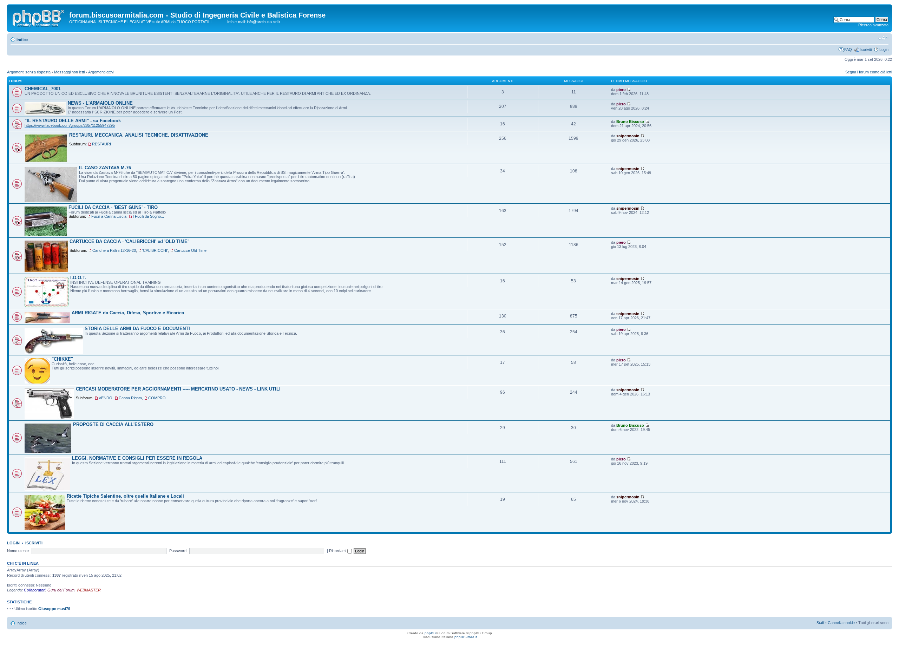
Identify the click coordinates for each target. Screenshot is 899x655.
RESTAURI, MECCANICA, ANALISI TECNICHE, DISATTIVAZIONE (138, 135)
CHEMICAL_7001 (43, 88)
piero (621, 89)
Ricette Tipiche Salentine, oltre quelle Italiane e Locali (125, 496)
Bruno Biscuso (630, 121)
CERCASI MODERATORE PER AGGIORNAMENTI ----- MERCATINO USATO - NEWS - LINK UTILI (178, 389)
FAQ (848, 49)
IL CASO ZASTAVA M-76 (105, 167)
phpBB (430, 633)
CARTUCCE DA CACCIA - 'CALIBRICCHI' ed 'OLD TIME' (129, 241)
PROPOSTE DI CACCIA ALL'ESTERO (113, 424)
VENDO (105, 398)
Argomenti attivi (101, 72)
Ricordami (338, 551)
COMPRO (157, 398)
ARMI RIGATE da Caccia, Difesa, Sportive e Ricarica (128, 312)
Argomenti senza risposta (29, 72)
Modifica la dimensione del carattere (883, 38)
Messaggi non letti (69, 72)
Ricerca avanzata (873, 25)
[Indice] (39, 17)
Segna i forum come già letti (868, 72)
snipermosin (627, 136)
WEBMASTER (89, 590)
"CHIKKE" (62, 359)
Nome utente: (18, 551)
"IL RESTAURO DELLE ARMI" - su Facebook (73, 120)
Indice (22, 40)
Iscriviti (866, 49)
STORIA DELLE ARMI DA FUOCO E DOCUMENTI (137, 328)
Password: (178, 551)
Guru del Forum (60, 590)
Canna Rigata (130, 398)
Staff (820, 623)
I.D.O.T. (78, 277)
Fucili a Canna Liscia (108, 216)
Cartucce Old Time (190, 250)
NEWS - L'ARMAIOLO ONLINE (100, 103)
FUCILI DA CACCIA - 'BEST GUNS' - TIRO (113, 207)
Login (883, 49)
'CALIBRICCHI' (155, 250)
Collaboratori (34, 590)
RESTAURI (101, 144)
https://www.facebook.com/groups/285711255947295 (70, 125)
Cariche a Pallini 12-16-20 (114, 250)
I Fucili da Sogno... (148, 216)
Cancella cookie (841, 623)
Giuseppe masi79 (54, 609)
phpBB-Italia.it (465, 637)
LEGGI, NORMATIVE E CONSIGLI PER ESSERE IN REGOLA (137, 458)
